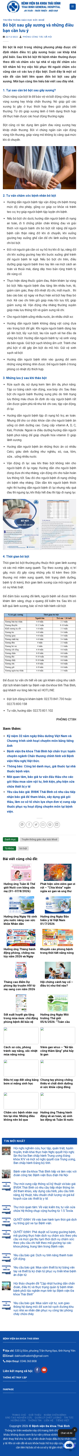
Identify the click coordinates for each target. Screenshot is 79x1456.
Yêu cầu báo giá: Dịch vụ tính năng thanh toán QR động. (43, 1257)
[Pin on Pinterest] (50, 825)
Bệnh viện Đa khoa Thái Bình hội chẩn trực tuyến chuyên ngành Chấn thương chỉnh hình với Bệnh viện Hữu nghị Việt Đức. (41, 756)
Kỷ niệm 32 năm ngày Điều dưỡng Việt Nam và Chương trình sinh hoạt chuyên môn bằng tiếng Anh (40, 741)
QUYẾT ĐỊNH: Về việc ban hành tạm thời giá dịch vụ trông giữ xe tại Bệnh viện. (45, 1221)
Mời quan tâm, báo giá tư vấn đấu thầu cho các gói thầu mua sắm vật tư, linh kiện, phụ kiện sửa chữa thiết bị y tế (40, 781)
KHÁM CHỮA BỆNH (55, 1415)
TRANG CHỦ (19, 1415)
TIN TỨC (69, 1417)
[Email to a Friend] (43, 825)
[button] (69, 1446)
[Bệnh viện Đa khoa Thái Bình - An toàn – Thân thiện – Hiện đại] (36, 6)
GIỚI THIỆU (35, 1415)
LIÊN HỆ (48, 1420)
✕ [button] (75, 1430)
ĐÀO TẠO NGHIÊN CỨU (18, 1417)
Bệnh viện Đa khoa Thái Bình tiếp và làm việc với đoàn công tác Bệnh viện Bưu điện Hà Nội (45, 1173)
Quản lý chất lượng (48, 1417)
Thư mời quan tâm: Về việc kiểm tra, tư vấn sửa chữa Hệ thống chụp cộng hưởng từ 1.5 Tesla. (44, 1209)
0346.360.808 (21, 1361)
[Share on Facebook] (29, 825)
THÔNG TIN (35, 1420)
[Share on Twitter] (36, 825)
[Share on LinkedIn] (57, 825)
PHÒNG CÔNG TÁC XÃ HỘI (37, 37)
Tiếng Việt (62, 1420)
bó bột (23, 848)
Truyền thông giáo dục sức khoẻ (23, 20)
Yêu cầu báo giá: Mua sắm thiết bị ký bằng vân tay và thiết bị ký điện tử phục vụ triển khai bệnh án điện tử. (44, 1271)
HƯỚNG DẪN (18, 1420)
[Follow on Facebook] (37, 1370)
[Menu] (73, 7)
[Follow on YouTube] (44, 1370)
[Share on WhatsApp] (22, 825)
